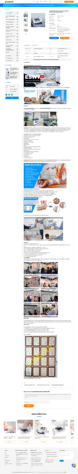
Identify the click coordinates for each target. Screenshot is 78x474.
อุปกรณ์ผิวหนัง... (12, 55)
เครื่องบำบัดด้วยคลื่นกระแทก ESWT (21, 450)
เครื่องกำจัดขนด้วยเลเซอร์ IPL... (12, 43)
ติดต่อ (12, 97)
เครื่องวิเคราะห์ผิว (33, 450)
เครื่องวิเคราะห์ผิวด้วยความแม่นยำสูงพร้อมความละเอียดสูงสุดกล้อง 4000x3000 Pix (36, 459)
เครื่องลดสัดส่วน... (12, 39)
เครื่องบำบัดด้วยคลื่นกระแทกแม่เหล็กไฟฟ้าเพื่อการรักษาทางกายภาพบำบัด (21, 459)
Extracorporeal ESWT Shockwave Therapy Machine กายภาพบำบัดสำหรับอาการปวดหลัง (64, 438)
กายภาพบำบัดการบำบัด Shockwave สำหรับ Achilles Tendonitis (14, 77)
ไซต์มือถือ (6, 462)
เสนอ (29, 405)
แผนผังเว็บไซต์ (7, 460)
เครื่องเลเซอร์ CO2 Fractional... (12, 46)
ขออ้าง (69, 1)
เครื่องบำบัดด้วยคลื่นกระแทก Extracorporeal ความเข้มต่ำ (14, 69)
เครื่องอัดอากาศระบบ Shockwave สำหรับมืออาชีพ (22, 464)
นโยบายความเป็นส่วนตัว (9, 464)
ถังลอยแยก (12, 52)
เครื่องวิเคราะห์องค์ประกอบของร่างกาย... (12, 31)
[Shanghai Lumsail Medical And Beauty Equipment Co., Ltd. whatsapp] (9, 95)
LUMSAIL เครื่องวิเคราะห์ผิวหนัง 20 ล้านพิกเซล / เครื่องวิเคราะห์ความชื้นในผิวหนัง (36, 454)
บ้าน (5, 452)
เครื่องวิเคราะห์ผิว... (12, 33)
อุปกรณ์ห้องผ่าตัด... (12, 58)
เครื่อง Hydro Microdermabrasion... (12, 49)
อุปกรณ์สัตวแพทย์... (12, 60)
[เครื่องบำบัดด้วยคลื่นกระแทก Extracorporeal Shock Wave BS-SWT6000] (7, 73)
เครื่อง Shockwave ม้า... (12, 21)
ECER (65, 472)
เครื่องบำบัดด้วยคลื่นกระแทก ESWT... (12, 13)
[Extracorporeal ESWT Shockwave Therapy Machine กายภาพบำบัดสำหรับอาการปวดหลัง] (65, 428)
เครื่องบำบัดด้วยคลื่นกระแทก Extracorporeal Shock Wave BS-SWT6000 (14, 73)
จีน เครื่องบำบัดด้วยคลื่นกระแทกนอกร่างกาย (20, 472)
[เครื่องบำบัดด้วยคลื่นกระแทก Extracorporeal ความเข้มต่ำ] (7, 69)
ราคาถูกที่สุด (54, 37)
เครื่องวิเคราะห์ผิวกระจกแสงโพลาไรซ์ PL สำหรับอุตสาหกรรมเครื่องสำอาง (37, 465)
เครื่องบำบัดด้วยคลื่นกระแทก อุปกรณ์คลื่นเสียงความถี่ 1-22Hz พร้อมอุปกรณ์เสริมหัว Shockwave (12, 438)
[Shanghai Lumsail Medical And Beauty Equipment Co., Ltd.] (9, 1)
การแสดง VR (7, 455)
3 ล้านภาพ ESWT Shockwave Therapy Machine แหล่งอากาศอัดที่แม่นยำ (22, 454)
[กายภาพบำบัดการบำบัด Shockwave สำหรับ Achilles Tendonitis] (7, 77)
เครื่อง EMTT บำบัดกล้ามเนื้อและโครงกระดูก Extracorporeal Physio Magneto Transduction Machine (30, 438)
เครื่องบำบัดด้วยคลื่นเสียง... (12, 19)
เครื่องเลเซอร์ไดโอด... (12, 24)
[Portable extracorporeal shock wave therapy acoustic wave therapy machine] (38, 20)
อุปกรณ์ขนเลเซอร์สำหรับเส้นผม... (12, 37)
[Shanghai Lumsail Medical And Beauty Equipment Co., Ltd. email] (6, 95)
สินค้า (6, 454)
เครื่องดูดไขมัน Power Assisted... (12, 27)
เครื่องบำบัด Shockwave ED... (12, 17)
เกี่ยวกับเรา (7, 457)
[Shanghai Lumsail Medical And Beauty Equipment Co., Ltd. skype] (12, 95)
